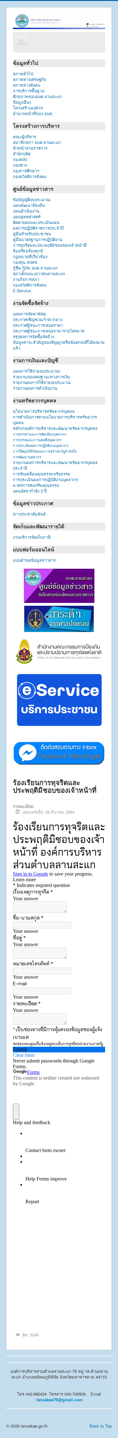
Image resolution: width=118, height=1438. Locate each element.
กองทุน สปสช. (25, 262)
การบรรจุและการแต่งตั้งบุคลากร (37, 439)
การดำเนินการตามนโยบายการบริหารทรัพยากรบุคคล (55, 419)
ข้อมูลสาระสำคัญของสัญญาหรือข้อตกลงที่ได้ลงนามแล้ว (59, 345)
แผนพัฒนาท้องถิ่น (29, 205)
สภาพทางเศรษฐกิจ (29, 79)
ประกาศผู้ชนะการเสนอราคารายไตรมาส (48, 331)
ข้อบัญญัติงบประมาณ (31, 199)
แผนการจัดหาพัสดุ (29, 314)
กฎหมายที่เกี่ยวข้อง (30, 256)
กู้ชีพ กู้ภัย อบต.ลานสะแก (35, 268)
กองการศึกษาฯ (26, 171)
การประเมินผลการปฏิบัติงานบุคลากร (40, 445)
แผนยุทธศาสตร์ (27, 217)
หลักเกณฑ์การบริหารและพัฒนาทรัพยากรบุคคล (55, 428)
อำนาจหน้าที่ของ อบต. (33, 113)
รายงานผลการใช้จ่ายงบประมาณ (42, 382)
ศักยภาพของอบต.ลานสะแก (37, 96)
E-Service (22, 291)
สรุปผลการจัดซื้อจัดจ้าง (33, 336)
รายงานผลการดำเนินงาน (35, 388)
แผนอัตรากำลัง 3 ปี (30, 491)
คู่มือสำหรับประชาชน (32, 234)
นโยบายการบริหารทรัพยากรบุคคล (44, 411)
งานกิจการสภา (26, 279)
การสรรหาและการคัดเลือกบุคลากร (39, 434)
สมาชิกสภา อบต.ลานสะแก (37, 142)
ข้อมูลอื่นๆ (27, 102)
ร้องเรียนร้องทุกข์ (28, 251)
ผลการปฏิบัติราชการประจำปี (38, 228)
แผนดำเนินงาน (26, 211)
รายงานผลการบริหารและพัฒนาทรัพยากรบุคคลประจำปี (55, 465)
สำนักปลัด (35, 154)
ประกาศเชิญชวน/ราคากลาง (37, 319)
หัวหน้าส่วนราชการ (30, 148)
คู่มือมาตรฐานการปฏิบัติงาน (37, 239)
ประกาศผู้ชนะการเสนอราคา (38, 325)
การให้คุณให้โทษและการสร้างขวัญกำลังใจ (44, 451)
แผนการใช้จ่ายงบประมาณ (36, 371)
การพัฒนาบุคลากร (27, 456)
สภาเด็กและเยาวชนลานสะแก (39, 273)
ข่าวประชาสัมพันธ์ (30, 514)
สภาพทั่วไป (23, 74)
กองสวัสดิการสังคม (30, 176)
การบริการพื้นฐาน (28, 91)
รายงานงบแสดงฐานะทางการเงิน (41, 377)
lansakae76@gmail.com (60, 1400)
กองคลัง (31, 159)
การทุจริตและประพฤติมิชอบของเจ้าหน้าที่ (50, 245)
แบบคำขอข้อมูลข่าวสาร (34, 560)
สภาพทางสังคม (26, 85)
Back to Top (101, 1426)
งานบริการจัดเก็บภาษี (32, 537)
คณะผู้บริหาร (24, 136)
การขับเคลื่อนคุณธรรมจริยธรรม (41, 474)
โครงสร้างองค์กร (28, 108)
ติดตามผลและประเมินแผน (36, 222)
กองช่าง (26, 165)
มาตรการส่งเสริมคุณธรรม (36, 485)
